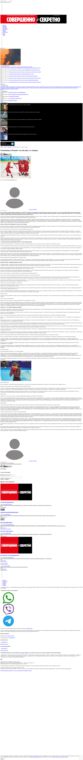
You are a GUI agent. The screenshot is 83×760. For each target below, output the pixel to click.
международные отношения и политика (45, 87)
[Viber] (7, 154)
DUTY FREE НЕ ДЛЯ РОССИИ (15, 98)
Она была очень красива (6, 531)
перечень (22, 652)
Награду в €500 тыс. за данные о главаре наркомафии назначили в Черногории (24, 69)
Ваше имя (2, 474)
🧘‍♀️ (20, 464)
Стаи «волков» (4, 563)
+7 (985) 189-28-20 (28, 628)
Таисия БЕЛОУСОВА (7, 504)
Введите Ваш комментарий (5, 478)
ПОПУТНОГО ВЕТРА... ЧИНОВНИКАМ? (17, 92)
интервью (16, 88)
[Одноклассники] (2, 154)
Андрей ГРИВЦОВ (7, 533)
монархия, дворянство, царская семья (24, 86)
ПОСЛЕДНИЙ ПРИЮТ (6, 522)
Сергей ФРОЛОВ (6, 514)
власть (60, 86)
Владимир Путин (48, 86)
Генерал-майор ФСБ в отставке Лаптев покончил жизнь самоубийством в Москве (25, 82)
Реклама (4, 582)
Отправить (7, 479)
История (4, 585)
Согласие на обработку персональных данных (23, 670)
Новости (4, 580)
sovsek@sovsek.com (10, 635)
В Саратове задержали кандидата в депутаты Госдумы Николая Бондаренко (23, 80)
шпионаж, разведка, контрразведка (38, 86)
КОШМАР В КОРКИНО (14, 96)
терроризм (23, 87)
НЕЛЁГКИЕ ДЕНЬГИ (13, 100)
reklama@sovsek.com (4, 644)
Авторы (4, 584)
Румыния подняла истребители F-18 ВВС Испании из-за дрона (21, 73)
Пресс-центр (5, 581)
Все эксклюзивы (3, 102)
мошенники (71, 87)
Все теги (2, 89)
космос (1, 86)
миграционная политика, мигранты (7, 88)
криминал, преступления (64, 87)
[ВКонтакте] (1, 154)
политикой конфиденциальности (35, 756)
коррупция (76, 87)
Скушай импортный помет (7, 502)
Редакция (4, 583)
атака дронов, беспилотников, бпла (10, 86)
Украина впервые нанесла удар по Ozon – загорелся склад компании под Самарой (16, 66)
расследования (56, 87)
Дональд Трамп (55, 86)
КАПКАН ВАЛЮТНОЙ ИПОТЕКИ (9, 512)
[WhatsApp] (9, 154)
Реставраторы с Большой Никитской (9, 555)
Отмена (2, 479)
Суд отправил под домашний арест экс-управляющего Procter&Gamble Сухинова (24, 67)
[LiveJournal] (6, 154)
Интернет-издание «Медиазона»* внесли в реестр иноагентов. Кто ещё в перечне (25, 78)
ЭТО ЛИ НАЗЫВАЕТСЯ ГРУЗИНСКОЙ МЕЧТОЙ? (18, 94)
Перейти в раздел (3, 570)
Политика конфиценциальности (6, 670)
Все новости (2, 84)
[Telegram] (11, 154)
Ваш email (2, 475)
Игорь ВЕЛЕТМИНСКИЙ (8, 524)
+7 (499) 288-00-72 (11, 637)
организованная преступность (67, 86)
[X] (4, 154)
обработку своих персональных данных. (60, 756)
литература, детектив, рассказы (31, 87)
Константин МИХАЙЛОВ (8, 557)
